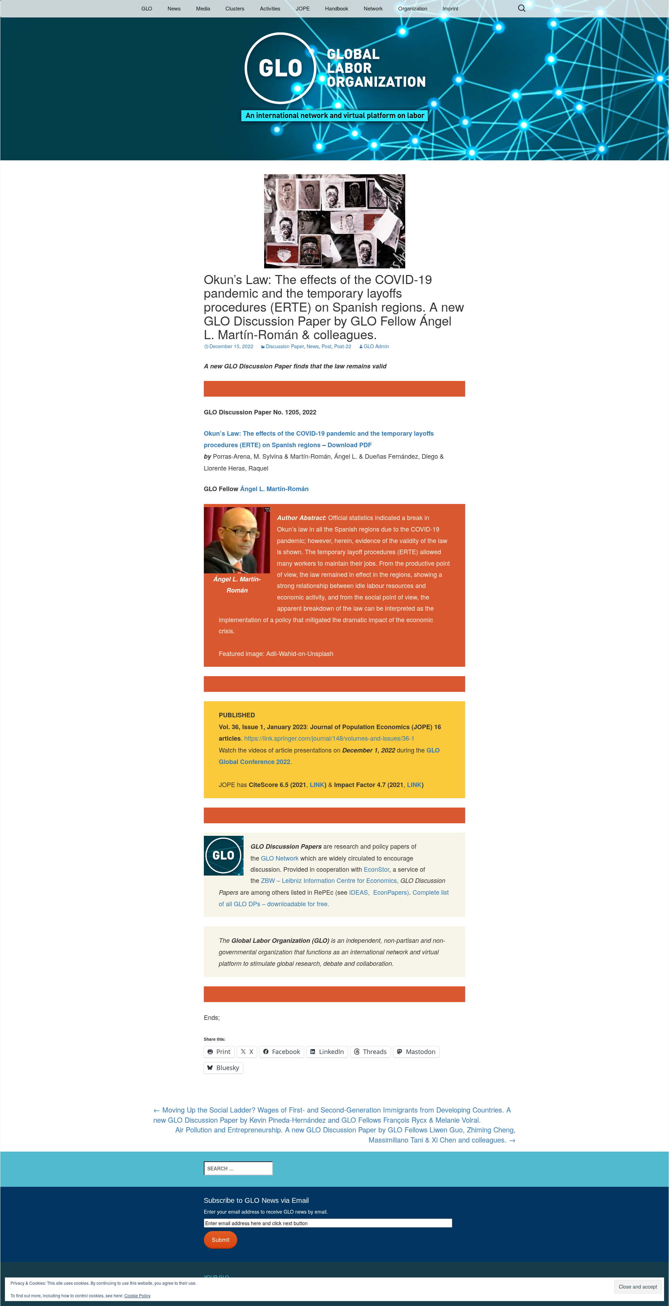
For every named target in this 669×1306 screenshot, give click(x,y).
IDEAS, (359, 891)
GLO (146, 8)
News (174, 8)
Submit (220, 1239)
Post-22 (342, 346)
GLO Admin (376, 346)
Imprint (450, 8)
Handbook (336, 8)
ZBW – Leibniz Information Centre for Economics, (330, 880)
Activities (270, 8)
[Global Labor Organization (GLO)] (334, 71)
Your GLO (216, 1277)
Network (373, 8)
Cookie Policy (137, 1295)
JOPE (303, 8)
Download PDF (350, 444)
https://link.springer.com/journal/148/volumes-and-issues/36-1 (329, 737)
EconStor (376, 868)
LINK (414, 784)
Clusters (235, 8)
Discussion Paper (285, 346)
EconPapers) (389, 891)
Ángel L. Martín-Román (274, 488)
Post (326, 346)
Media (203, 8)
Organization (412, 8)
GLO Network (280, 857)
